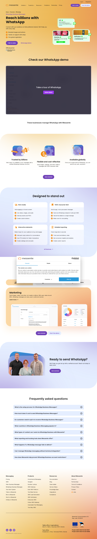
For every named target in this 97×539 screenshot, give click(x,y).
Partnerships (54, 5)
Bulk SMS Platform (33, 489)
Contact (73, 489)
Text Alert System (11, 489)
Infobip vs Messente (11, 499)
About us (73, 479)
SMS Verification (32, 497)
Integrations (88, 1)
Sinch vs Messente (11, 497)
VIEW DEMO (48, 92)
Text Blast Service (32, 492)
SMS (7, 482)
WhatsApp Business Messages (14, 487)
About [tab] (69, 263)
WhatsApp (18, 12)
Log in (81, 1)
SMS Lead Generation (34, 494)
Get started (48, 177)
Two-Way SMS (32, 507)
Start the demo (86, 5)
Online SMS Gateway (33, 502)
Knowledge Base (54, 489)
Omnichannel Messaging (34, 479)
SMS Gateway (31, 487)
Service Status (53, 487)
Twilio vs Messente (11, 492)
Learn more (13, 300)
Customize (47, 279)
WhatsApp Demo (26, 43)
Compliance (47, 5)
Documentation (54, 479)
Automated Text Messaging (35, 505)
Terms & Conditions (76, 484)
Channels (12, 12)
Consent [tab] (27, 263)
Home (7, 12)
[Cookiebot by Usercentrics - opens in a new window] (72, 259)
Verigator (30, 482)
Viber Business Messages (13, 484)
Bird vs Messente (10, 494)
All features (47, 249)
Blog (51, 482)
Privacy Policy (75, 487)
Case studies (53, 484)
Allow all (69, 279)
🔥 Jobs (73, 492)
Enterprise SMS (32, 499)
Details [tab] (48, 263)
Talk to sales (75, 5)
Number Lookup (32, 484)
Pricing (60, 5)
